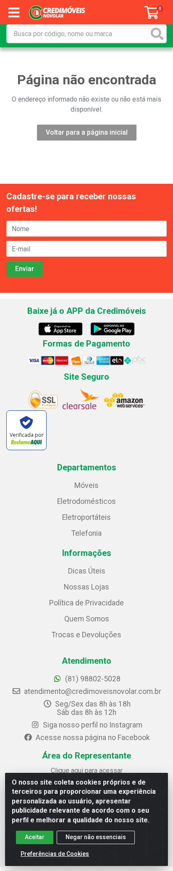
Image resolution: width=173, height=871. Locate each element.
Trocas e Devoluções (86, 635)
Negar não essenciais (96, 837)
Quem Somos (86, 619)
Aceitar (35, 837)
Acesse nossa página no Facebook (92, 737)
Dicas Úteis (86, 571)
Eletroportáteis (86, 517)
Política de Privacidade (86, 603)
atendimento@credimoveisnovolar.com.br (92, 691)
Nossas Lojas (86, 587)
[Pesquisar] (157, 33)
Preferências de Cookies (55, 853)
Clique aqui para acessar (87, 771)
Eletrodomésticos (86, 501)
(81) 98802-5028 (92, 679)
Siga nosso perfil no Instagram (91, 725)
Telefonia (86, 533)
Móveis (86, 485)
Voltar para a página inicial (87, 132)
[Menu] (13, 12)
